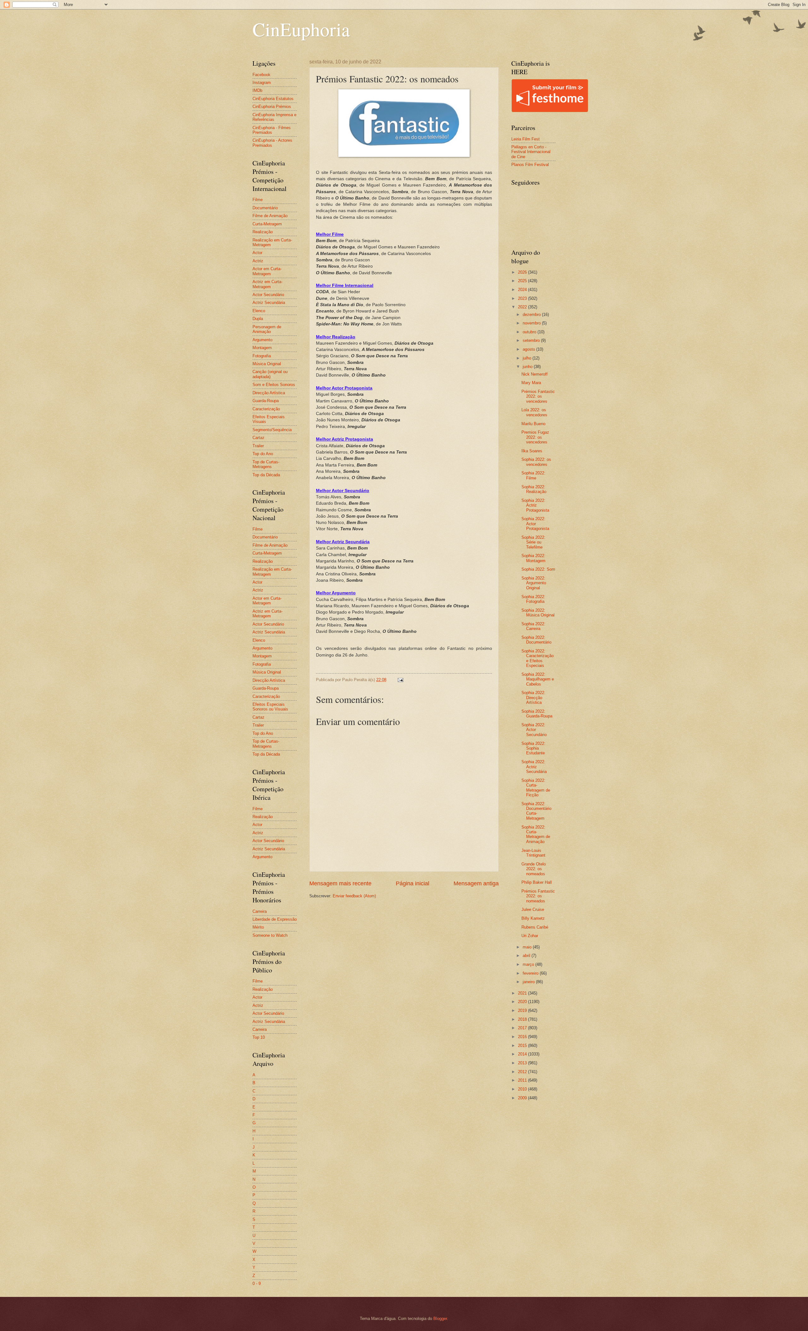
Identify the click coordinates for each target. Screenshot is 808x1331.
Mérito (258, 927)
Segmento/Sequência (272, 429)
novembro (532, 323)
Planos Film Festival (530, 164)
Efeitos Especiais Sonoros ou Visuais (270, 706)
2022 (523, 307)
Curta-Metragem (267, 224)
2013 (523, 1063)
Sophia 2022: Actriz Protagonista (535, 505)
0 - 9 (256, 1283)
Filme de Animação (270, 215)
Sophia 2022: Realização (533, 489)
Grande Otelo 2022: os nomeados (533, 869)
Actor (257, 252)
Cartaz (258, 437)
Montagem (262, 347)
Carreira (259, 911)
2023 (523, 298)
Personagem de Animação (266, 329)
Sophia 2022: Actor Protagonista (535, 523)
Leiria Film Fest (525, 139)
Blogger (440, 1318)
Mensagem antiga (476, 883)
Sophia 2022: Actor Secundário (534, 729)
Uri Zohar (529, 935)
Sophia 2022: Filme (533, 475)
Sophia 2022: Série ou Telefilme (533, 542)
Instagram (261, 82)
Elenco (258, 310)
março (529, 964)
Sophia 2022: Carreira (533, 626)
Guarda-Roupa (265, 400)
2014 (523, 1054)
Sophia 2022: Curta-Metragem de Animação (535, 834)
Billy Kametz (533, 918)
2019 (523, 1010)
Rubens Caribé (534, 927)
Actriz (257, 260)
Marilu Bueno (533, 423)
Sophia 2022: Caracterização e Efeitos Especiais (537, 658)
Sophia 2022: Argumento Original (533, 583)
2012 (523, 1071)
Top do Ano (262, 453)
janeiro (529, 981)
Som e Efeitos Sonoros (273, 384)
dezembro (532, 314)
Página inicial (412, 883)
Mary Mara (531, 382)
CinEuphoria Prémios (271, 106)
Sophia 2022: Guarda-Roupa (536, 713)
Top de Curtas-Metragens (265, 464)
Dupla (257, 318)
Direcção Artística (268, 392)
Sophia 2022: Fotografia (533, 599)
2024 (523, 289)
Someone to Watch (270, 935)
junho (528, 366)
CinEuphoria (301, 29)
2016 (523, 1036)
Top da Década (266, 474)
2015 (523, 1045)
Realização (262, 231)
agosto (529, 349)
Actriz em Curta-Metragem (267, 284)
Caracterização (266, 409)
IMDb (257, 90)
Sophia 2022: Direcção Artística (533, 697)
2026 (523, 272)
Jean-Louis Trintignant (533, 853)
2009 (523, 1098)
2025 (523, 280)
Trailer (258, 445)
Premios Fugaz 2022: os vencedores (535, 437)
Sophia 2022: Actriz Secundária (534, 766)
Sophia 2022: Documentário (536, 640)
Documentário (265, 207)
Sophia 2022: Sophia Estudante (533, 748)
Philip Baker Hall (536, 882)
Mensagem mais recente (340, 883)
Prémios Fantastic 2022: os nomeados (538, 896)
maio (528, 947)
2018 (523, 1019)
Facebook (261, 74)
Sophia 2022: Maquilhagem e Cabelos (537, 679)
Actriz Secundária (268, 302)
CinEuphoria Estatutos (273, 98)
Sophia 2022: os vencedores (536, 461)
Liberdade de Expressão (274, 919)
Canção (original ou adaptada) (270, 374)
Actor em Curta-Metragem (267, 271)
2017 (523, 1027)
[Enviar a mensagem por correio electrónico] (400, 679)
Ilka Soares (531, 451)
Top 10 (258, 1037)
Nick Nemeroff (534, 374)
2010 (523, 1089)
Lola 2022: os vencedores (534, 412)
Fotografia (261, 356)
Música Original (266, 363)
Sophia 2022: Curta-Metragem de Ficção (535, 787)
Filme (257, 199)
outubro (530, 332)
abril (527, 955)
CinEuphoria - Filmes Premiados (271, 130)
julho (527, 358)
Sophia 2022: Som (538, 569)
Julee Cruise (532, 909)
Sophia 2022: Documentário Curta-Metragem (536, 811)
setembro (532, 340)
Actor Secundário (268, 294)
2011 (523, 1080)
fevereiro (531, 973)
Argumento (262, 339)
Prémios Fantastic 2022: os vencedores (538, 396)
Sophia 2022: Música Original (538, 612)
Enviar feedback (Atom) (354, 896)
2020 (523, 1001)
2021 (523, 993)
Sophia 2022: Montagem (533, 558)
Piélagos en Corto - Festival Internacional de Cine (530, 152)
